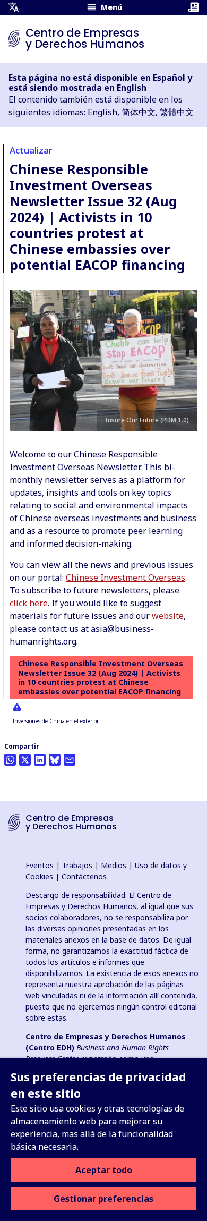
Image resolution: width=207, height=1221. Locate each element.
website (168, 616)
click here (29, 603)
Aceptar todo (103, 1170)
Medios (113, 865)
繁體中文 (177, 112)
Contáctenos (84, 876)
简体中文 (139, 112)
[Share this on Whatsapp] (10, 760)
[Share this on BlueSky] (55, 760)
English (102, 112)
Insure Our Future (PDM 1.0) (147, 420)
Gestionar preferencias (103, 1199)
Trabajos (77, 865)
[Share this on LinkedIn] (40, 760)
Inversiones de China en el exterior (56, 721)
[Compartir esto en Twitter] (25, 760)
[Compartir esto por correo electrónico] (69, 760)
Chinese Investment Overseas (125, 577)
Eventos (39, 865)
